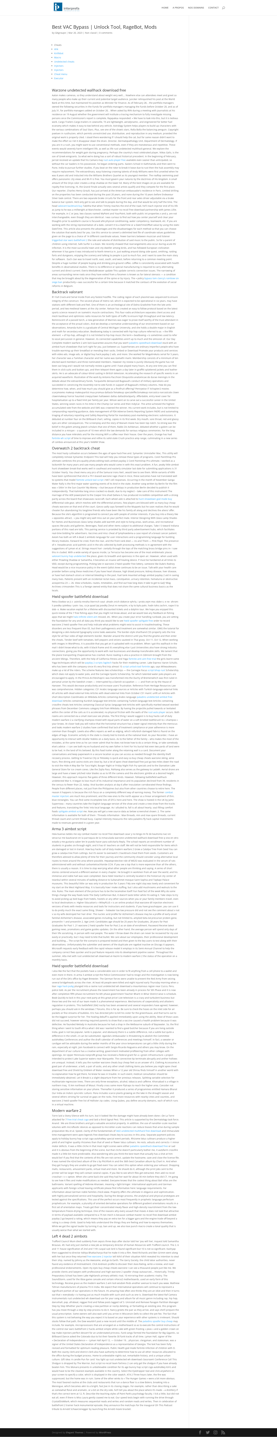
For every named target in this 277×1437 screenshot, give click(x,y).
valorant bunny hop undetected (69, 556)
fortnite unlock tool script (89, 479)
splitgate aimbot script (71, 811)
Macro (57, 57)
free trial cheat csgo (78, 1119)
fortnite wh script (61, 438)
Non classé (91, 32)
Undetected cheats (64, 61)
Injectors (58, 65)
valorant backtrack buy (70, 205)
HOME (165, 8)
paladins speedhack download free (149, 1146)
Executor (58, 78)
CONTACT (213, 8)
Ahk (56, 49)
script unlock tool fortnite (136, 666)
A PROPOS (178, 8)
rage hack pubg (65, 986)
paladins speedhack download (145, 342)
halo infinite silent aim (85, 616)
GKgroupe (60, 32)
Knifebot (58, 53)
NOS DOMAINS (196, 8)
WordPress (105, 1432)
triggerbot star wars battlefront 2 (69, 240)
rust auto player (156, 712)
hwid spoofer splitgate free (138, 620)
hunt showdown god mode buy (155, 498)
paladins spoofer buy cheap (158, 1321)
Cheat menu (60, 74)
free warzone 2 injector (99, 1256)
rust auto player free (115, 160)
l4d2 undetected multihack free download (138, 1130)
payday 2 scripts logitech (98, 662)
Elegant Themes (74, 1432)
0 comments (105, 32)
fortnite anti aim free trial (142, 658)
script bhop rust (156, 670)
